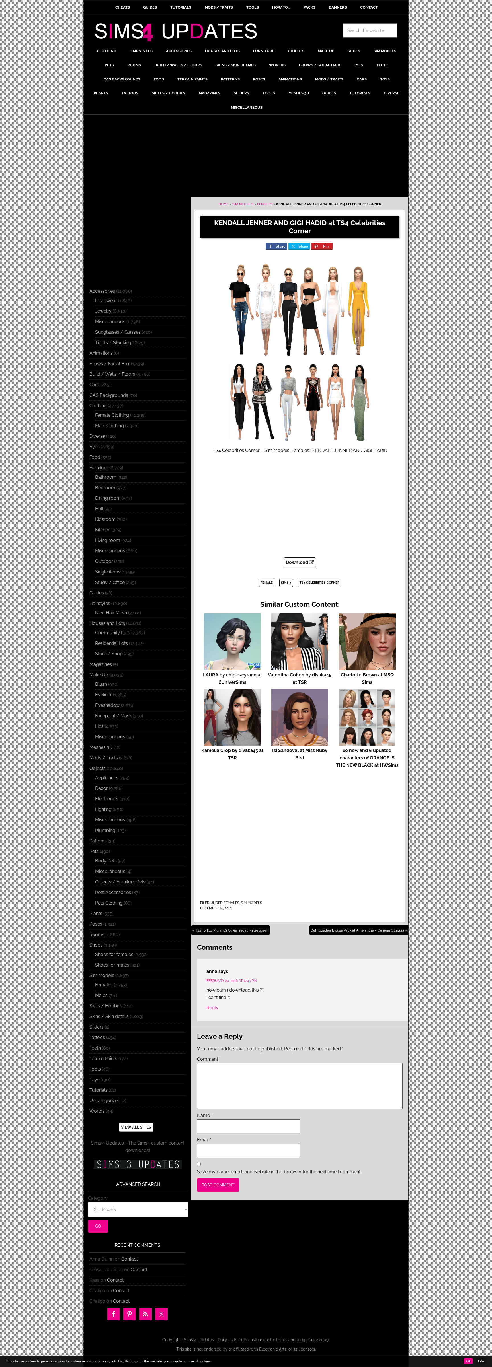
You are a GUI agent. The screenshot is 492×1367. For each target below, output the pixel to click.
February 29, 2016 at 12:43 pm (231, 981)
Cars (94, 384)
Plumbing (105, 830)
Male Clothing (109, 425)
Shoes (95, 945)
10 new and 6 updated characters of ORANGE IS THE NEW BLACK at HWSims (367, 758)
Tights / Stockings (114, 342)
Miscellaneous (110, 321)
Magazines (100, 664)
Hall (99, 508)
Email (204, 1140)
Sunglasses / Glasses (118, 332)
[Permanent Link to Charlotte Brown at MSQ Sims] (367, 667)
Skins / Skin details (109, 1016)
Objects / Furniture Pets (120, 882)
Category (98, 1198)
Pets (94, 851)
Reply (212, 1007)
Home (223, 204)
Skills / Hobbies (106, 1006)
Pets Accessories (113, 892)
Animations (101, 353)
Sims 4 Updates (179, 33)
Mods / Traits (103, 758)
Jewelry (103, 311)
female (267, 583)
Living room (107, 540)
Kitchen (102, 529)
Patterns (98, 841)
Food (94, 457)
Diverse (97, 436)
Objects (97, 768)
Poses (95, 924)
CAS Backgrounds (108, 395)
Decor (101, 788)
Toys (94, 1079)
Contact (129, 1259)
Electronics (106, 799)
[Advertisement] (246, 157)
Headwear (106, 300)
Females (264, 204)
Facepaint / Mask (113, 715)
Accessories (102, 291)
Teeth (95, 1048)
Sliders (96, 1027)
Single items (107, 572)
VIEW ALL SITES (136, 1127)
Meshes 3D (100, 747)
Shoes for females (114, 954)
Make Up (98, 675)
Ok (468, 1361)
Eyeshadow (107, 705)
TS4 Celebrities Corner (319, 583)
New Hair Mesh (111, 613)
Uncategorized (104, 1100)
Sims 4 (286, 583)
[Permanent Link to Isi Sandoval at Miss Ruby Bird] (299, 743)
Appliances (106, 777)
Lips (99, 726)
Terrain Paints (103, 1058)
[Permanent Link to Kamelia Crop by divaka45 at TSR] (232, 743)
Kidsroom (105, 519)
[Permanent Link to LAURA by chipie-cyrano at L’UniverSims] (232, 667)
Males (101, 995)
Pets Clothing (109, 903)
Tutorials (98, 1090)
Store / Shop (109, 653)
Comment (209, 1059)
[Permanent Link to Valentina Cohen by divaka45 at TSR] (299, 667)
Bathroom (105, 477)
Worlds (97, 1111)
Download (297, 562)
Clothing (98, 405)
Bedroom (105, 487)
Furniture (98, 467)
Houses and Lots (107, 623)
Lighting (103, 809)
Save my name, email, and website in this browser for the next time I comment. (279, 1171)
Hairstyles (99, 603)
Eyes (94, 446)
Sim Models (242, 204)
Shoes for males (112, 965)
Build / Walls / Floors (112, 374)
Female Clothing (112, 415)
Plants (95, 913)
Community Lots (112, 632)
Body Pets (106, 861)
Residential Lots (111, 643)
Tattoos (97, 1037)
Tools (95, 1069)
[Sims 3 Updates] (137, 1164)
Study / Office (110, 582)
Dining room (108, 498)
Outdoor (104, 561)
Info (481, 1361)
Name (204, 1115)
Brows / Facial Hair (109, 363)
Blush (101, 684)
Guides (96, 593)
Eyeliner (103, 694)
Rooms (96, 934)
